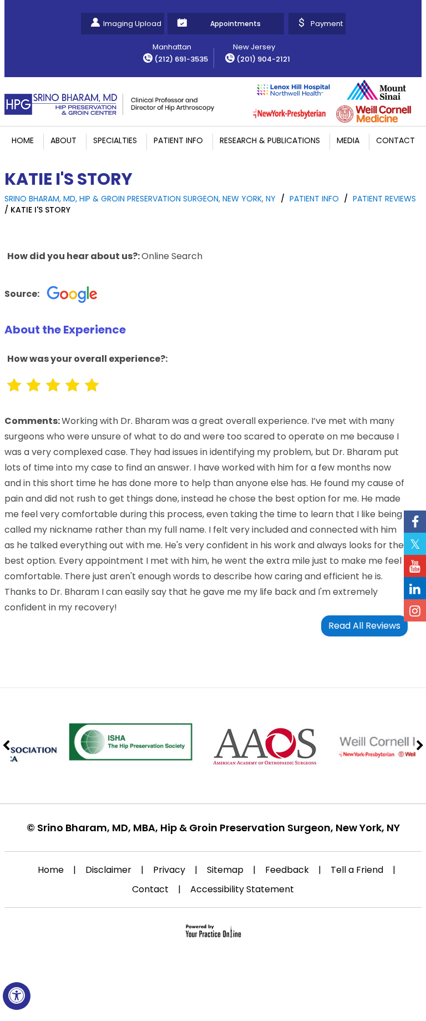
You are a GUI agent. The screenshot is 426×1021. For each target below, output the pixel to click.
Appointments (235, 23)
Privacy (169, 869)
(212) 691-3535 (181, 59)
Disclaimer (108, 869)
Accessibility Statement (242, 889)
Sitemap (225, 869)
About (63, 140)
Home (23, 140)
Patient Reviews (384, 198)
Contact (395, 140)
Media (348, 140)
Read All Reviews (364, 625)
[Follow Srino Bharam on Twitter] (415, 544)
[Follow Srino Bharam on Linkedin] (415, 588)
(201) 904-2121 (263, 59)
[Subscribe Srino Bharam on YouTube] (415, 566)
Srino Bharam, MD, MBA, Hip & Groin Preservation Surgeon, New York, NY (218, 828)
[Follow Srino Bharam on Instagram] (415, 610)
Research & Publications (270, 140)
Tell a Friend (357, 869)
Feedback (287, 869)
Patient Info (178, 140)
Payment (327, 23)
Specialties (115, 140)
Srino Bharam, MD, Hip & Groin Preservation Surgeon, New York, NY (140, 198)
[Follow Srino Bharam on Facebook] (415, 521)
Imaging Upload (132, 23)
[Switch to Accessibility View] (17, 996)
